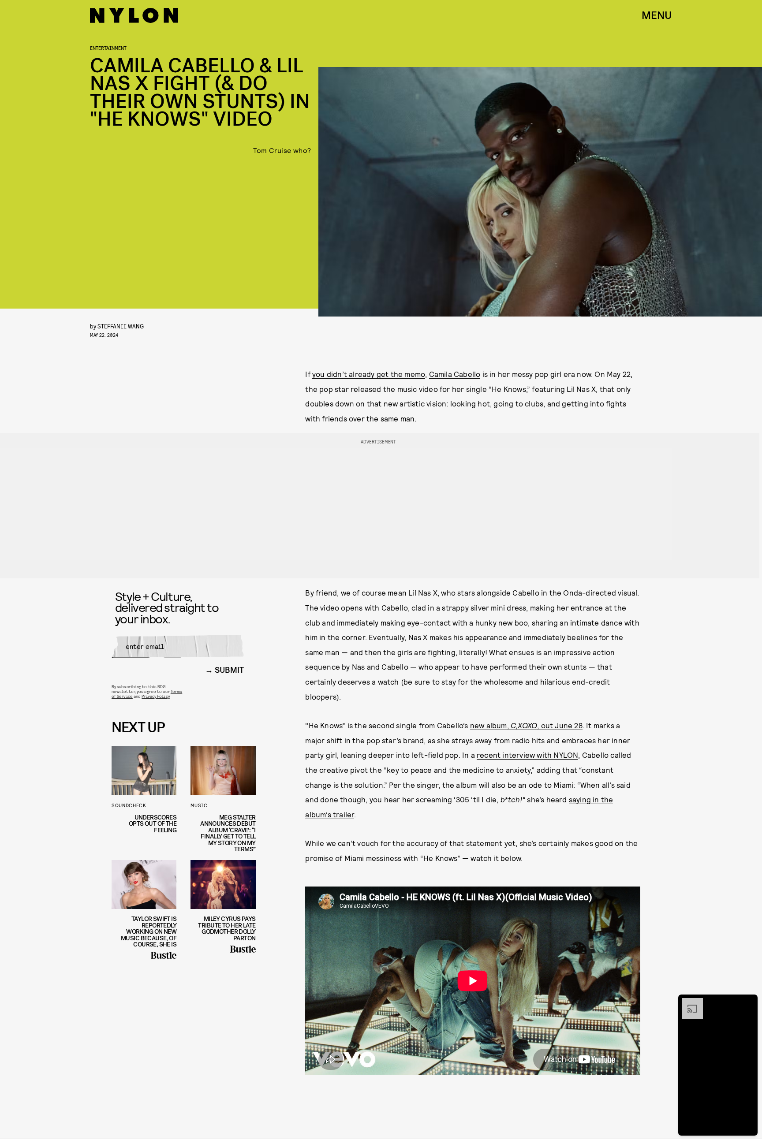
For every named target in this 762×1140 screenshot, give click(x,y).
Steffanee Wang (120, 326)
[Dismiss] (748, 1002)
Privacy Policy (155, 696)
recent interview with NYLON (527, 754)
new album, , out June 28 (526, 725)
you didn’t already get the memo (368, 373)
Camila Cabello (455, 373)
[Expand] (688, 1002)
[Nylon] (134, 15)
